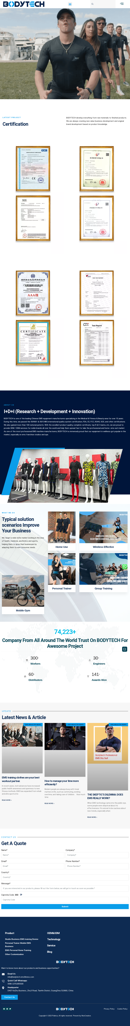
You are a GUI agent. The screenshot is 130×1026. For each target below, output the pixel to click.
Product (9, 933)
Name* (4, 850)
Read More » (7, 800)
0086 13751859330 (15, 984)
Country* (5, 872)
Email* (4, 861)
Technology (53, 939)
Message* (5, 883)
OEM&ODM (53, 933)
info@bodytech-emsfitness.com (21, 977)
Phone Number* (73, 861)
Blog (49, 951)
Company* (70, 850)
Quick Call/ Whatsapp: (17, 980)
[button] (70, 4)
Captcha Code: (11, 894)
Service (51, 945)
